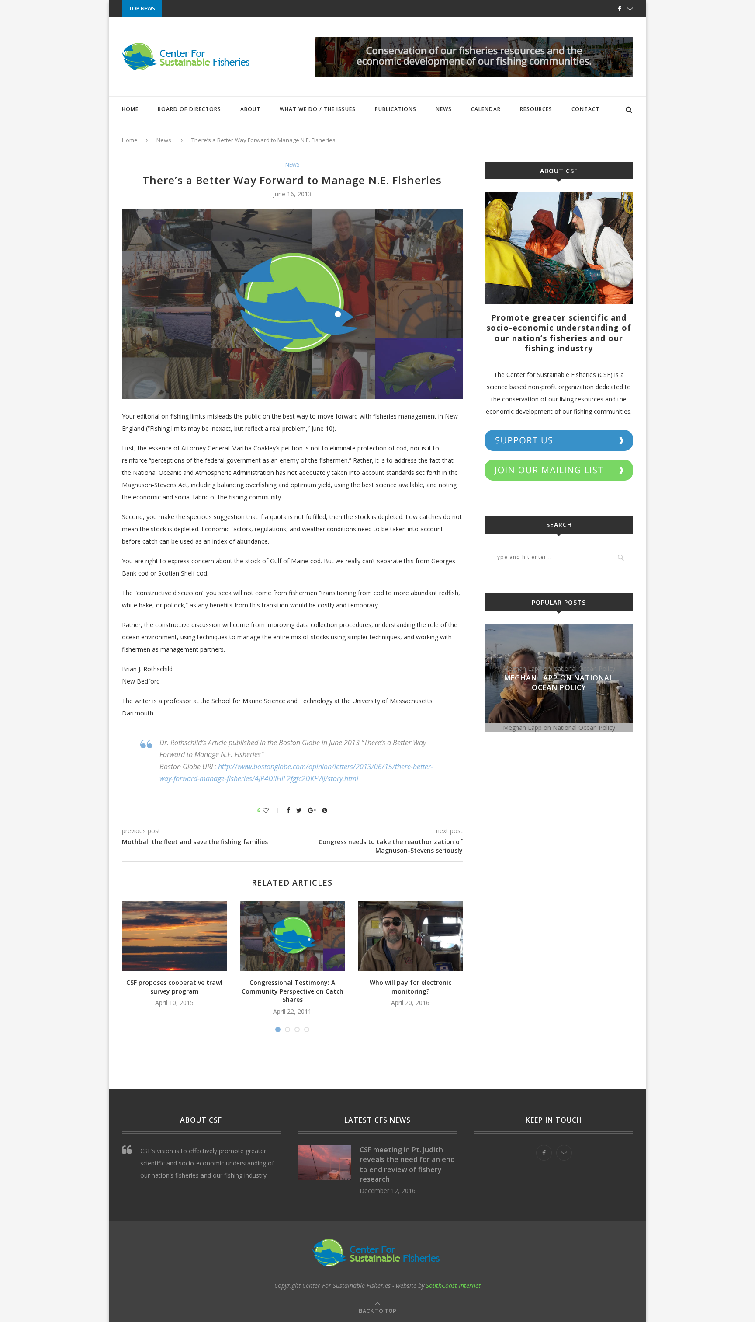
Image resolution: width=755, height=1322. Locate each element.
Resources (536, 109)
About (250, 109)
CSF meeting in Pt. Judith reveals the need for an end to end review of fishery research (407, 1164)
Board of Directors (189, 109)
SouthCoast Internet (453, 1285)
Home (130, 109)
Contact (585, 109)
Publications (395, 109)
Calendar (486, 109)
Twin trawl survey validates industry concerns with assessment (267, 9)
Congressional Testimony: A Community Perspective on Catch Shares (292, 991)
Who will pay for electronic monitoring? (410, 986)
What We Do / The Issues (318, 109)
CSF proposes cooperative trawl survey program (174, 986)
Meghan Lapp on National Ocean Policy (558, 682)
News (444, 109)
